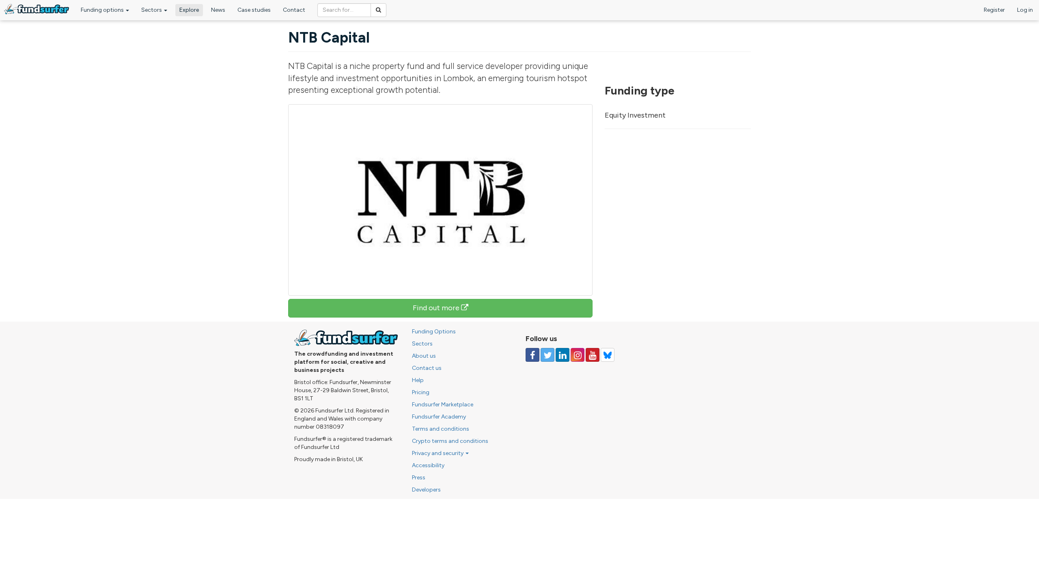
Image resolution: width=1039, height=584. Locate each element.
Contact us (427, 368)
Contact (294, 9)
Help (418, 380)
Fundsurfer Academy (439, 416)
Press (418, 477)
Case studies (254, 9)
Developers (426, 489)
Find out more (437, 307)
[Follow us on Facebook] (532, 355)
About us (424, 355)
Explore (189, 9)
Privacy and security (438, 453)
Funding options (103, 9)
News (218, 9)
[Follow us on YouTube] (592, 355)
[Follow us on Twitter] (547, 355)
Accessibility (428, 465)
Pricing (420, 392)
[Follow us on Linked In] (562, 355)
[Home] (36, 9)
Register (994, 9)
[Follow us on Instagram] (577, 355)
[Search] (378, 10)
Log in (1025, 9)
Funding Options (434, 331)
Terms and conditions (440, 428)
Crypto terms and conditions (450, 441)
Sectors (152, 9)
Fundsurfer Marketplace (442, 404)
